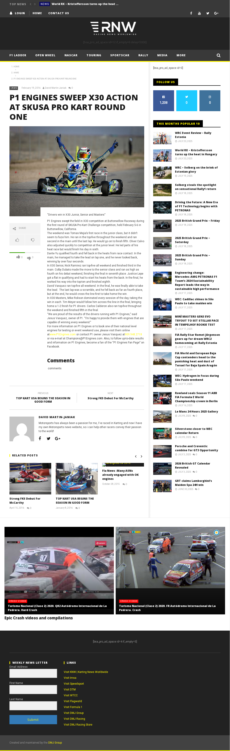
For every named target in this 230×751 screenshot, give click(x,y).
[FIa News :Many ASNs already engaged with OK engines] (123, 465)
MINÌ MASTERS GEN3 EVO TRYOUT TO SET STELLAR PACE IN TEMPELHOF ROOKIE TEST (197, 321)
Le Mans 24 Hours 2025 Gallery (196, 411)
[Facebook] (191, 13)
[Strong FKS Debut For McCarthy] (30, 478)
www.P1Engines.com (63, 334)
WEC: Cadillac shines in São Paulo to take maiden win (194, 301)
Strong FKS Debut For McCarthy (110, 396)
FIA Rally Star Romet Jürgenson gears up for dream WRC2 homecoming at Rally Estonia (197, 339)
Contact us (58, 13)
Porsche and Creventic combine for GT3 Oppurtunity (196, 448)
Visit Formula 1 (73, 707)
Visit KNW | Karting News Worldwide (86, 672)
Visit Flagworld (73, 701)
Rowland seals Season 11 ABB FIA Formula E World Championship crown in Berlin (196, 397)
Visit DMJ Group (74, 713)
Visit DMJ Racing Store (78, 724)
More (181, 55)
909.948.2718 (133, 334)
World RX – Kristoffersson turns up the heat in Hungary (85, 4)
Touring (93, 55)
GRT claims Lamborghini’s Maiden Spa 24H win (193, 483)
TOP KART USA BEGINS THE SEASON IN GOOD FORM (43, 398)
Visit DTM (70, 689)
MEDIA (162, 55)
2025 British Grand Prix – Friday (197, 221)
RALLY (143, 55)
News (45, 4)
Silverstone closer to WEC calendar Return (193, 431)
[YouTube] (199, 13)
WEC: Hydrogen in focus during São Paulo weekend (197, 378)
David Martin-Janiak (55, 88)
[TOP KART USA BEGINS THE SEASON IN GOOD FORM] (77, 478)
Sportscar (119, 55)
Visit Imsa (70, 677)
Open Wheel (45, 55)
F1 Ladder (17, 55)
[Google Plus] (216, 13)
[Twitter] (208, 13)
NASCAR (70, 55)
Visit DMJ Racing (74, 718)
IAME (14, 88)
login (20, 13)
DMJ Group (55, 742)
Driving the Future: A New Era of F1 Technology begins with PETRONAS (196, 206)
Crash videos (17, 601)
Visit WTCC (71, 695)
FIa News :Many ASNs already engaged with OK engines (120, 475)
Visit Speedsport (74, 683)
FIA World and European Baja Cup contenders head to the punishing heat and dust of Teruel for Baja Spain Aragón (196, 359)
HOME (37, 13)
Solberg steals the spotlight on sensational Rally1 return (195, 187)
